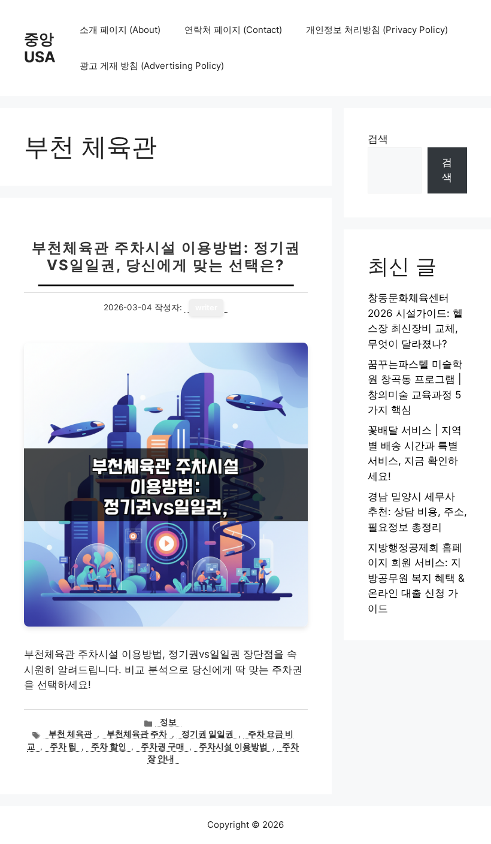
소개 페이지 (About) (120, 29)
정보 (168, 722)
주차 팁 (63, 746)
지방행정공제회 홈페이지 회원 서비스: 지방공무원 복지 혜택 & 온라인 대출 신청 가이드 (416, 578)
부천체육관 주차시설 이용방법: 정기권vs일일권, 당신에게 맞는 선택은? (166, 256)
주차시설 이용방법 (233, 746)
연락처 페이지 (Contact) (233, 29)
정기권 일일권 (207, 734)
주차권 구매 (162, 746)
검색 (378, 139)
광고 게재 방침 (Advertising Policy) (152, 65)
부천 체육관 (70, 734)
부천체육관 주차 (137, 734)
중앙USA (40, 48)
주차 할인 (108, 746)
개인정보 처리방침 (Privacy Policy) (377, 29)
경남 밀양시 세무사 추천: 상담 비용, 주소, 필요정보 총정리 (417, 512)
